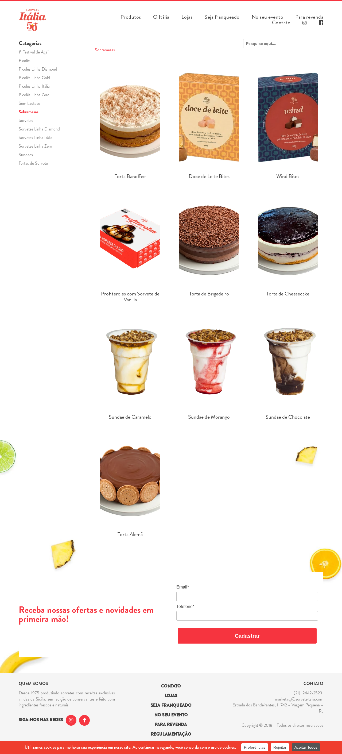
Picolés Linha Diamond (38, 69)
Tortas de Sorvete (33, 163)
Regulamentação (171, 734)
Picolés (24, 60)
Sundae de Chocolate (288, 417)
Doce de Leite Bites (209, 176)
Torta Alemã (130, 534)
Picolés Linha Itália (34, 86)
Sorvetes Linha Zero (35, 146)
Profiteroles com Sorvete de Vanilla (130, 297)
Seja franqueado (222, 17)
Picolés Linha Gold (34, 78)
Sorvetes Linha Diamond (39, 129)
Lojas (187, 17)
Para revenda (309, 17)
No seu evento (267, 17)
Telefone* (185, 606)
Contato (281, 22)
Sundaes (26, 155)
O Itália (161, 17)
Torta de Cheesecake (287, 294)
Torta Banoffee (130, 176)
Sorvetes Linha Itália (35, 137)
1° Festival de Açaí (33, 52)
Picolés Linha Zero (34, 95)
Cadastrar (247, 636)
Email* (182, 587)
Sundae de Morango (209, 417)
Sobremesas (28, 112)
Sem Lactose (29, 103)
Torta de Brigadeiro (209, 294)
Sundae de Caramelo (130, 417)
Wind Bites (287, 176)
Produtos (131, 17)
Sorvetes (26, 120)
